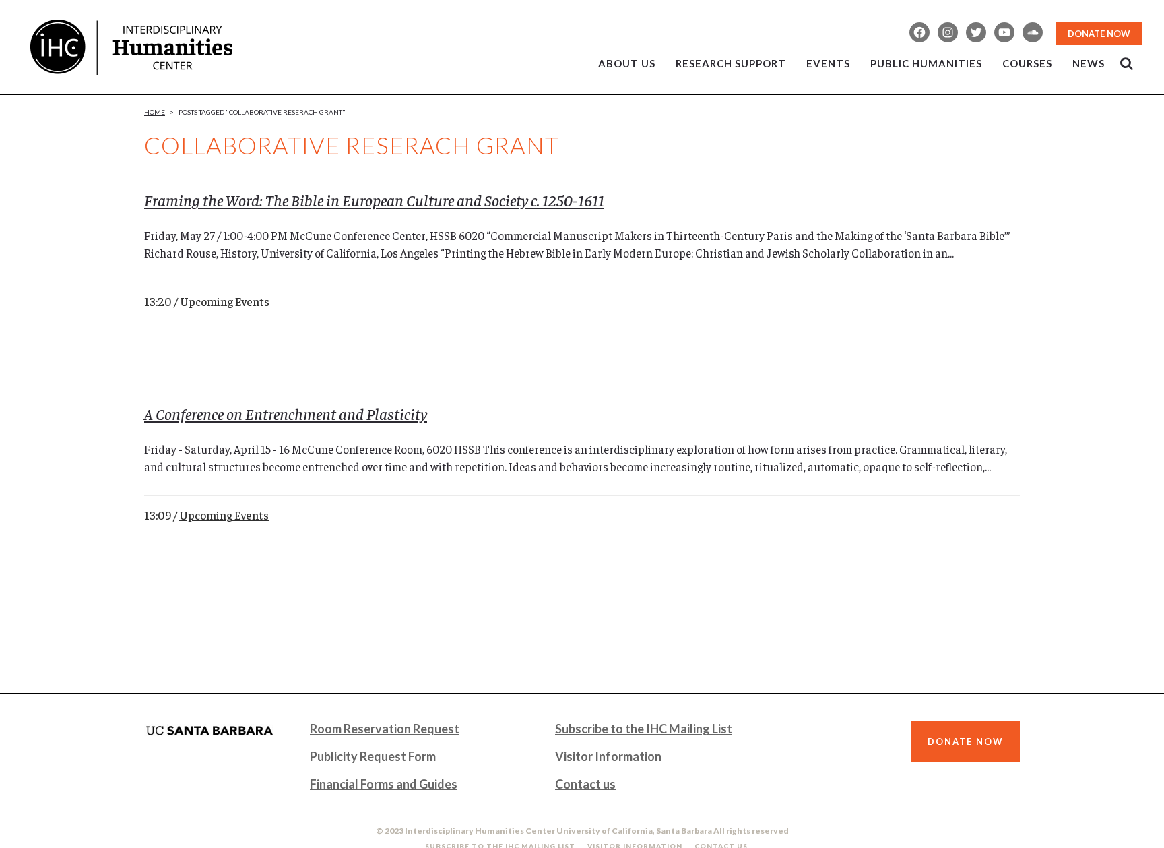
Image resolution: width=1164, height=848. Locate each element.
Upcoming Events (224, 301)
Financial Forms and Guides (383, 784)
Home (154, 112)
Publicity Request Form (373, 756)
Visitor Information (608, 756)
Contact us (585, 784)
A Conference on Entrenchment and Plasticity (285, 413)
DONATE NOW (1099, 33)
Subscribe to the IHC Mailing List (643, 728)
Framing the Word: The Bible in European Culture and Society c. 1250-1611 (374, 199)
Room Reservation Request (384, 728)
